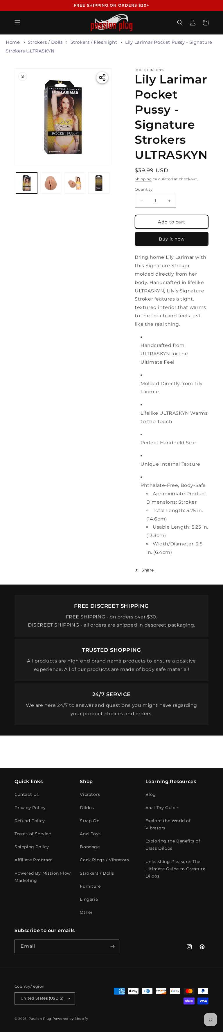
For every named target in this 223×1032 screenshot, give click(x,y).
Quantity (143, 189)
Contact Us (27, 794)
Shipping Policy (32, 846)
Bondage (90, 846)
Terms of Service (33, 833)
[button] (17, 22)
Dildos (87, 807)
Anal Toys (90, 833)
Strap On (89, 820)
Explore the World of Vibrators (168, 824)
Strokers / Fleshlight (94, 42)
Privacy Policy (30, 807)
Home (13, 42)
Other (86, 912)
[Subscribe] (112, 946)
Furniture (90, 886)
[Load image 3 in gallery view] (74, 183)
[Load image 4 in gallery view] (98, 183)
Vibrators (90, 794)
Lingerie (89, 899)
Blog (150, 794)
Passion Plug (40, 1019)
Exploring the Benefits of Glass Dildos (172, 844)
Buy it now (172, 239)
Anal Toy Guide (161, 807)
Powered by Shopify (70, 1019)
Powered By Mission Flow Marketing (43, 877)
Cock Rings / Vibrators (104, 859)
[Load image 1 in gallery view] (26, 183)
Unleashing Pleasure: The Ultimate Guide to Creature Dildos (175, 869)
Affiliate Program (34, 859)
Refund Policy (30, 820)
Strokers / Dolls (45, 42)
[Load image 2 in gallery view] (50, 183)
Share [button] (147, 570)
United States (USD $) (42, 998)
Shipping (143, 179)
